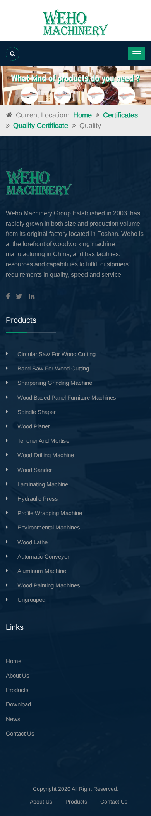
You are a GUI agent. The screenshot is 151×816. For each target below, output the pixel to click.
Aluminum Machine (41, 571)
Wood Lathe (32, 542)
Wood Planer (33, 426)
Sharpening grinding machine (54, 382)
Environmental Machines (48, 527)
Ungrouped (31, 599)
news (13, 719)
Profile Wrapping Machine (49, 513)
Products (76, 802)
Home (82, 115)
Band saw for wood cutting (53, 368)
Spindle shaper (36, 412)
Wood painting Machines (48, 585)
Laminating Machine (42, 484)
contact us (20, 733)
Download (18, 704)
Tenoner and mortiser (44, 440)
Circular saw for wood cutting (56, 354)
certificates (120, 115)
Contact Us (113, 802)
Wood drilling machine (45, 455)
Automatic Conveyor (43, 556)
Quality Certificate (40, 125)
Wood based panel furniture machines (66, 397)
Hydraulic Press (37, 498)
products (17, 690)
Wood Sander (34, 470)
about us (17, 675)
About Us (41, 802)
